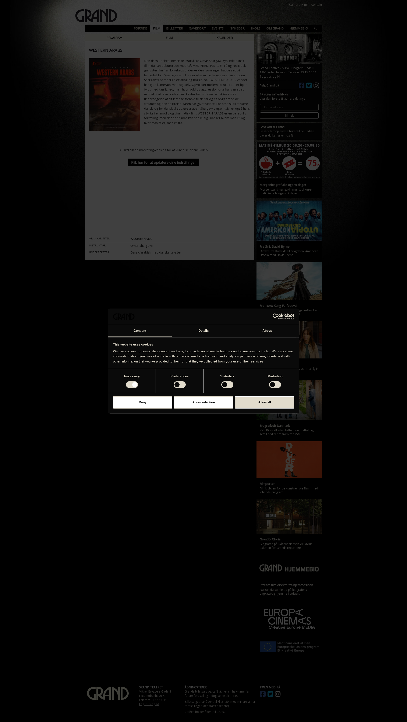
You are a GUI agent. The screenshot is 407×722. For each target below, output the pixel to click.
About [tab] (267, 330)
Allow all (264, 402)
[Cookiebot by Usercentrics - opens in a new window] (275, 317)
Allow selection (203, 402)
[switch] (180, 384)
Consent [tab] (140, 330)
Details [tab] (203, 330)
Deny (142, 402)
